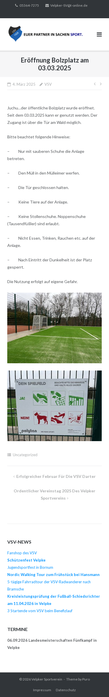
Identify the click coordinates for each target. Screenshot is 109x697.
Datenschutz (66, 690)
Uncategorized (25, 454)
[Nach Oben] (94, 683)
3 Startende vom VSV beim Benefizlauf (39, 610)
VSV (48, 84)
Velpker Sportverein (46, 679)
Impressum (42, 690)
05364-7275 (29, 5)
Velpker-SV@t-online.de (68, 5)
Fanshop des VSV (22, 553)
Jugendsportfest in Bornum (30, 567)
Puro (86, 679)
